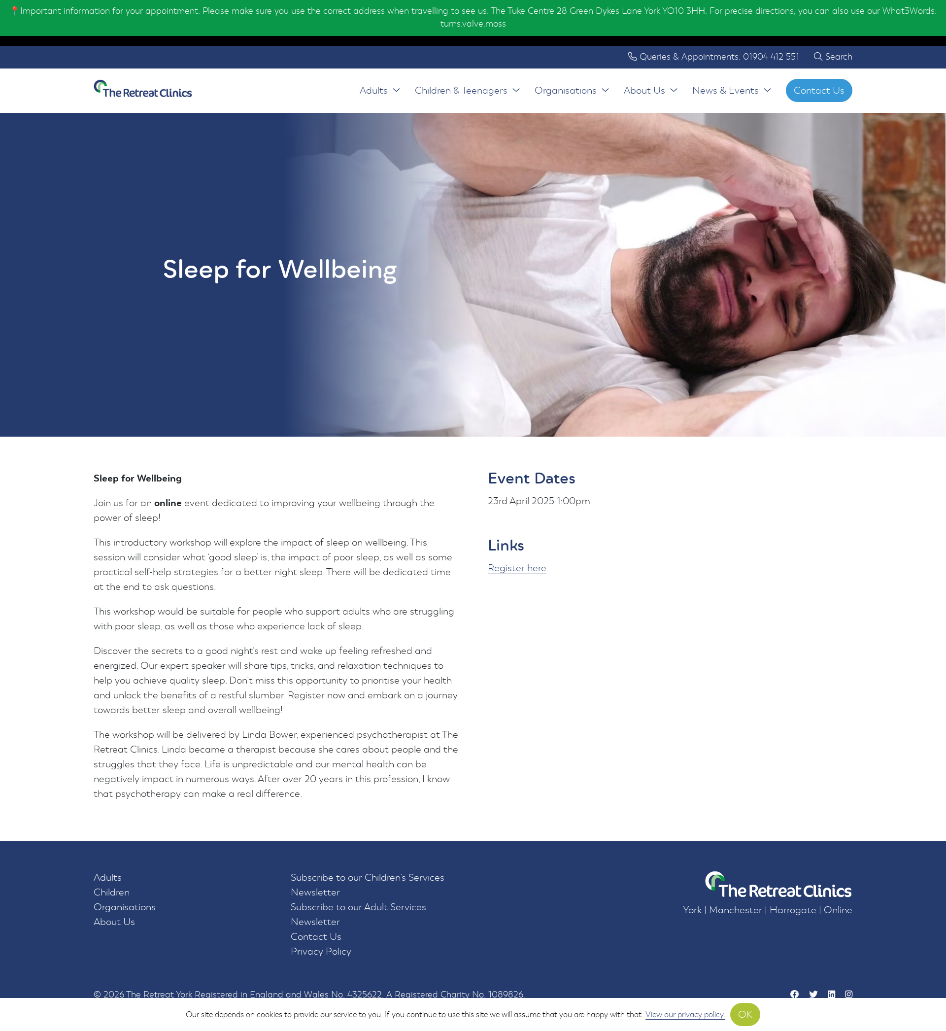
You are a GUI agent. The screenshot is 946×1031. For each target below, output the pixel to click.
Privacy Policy (321, 951)
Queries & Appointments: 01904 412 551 (718, 57)
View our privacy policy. (685, 1014)
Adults (374, 90)
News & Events (725, 90)
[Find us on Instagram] (848, 995)
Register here (517, 568)
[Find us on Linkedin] (831, 995)
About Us (644, 90)
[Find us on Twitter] (813, 995)
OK (745, 1014)
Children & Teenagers (461, 90)
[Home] (143, 90)
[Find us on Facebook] (794, 995)
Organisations (566, 90)
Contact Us (819, 90)
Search (837, 57)
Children (112, 892)
